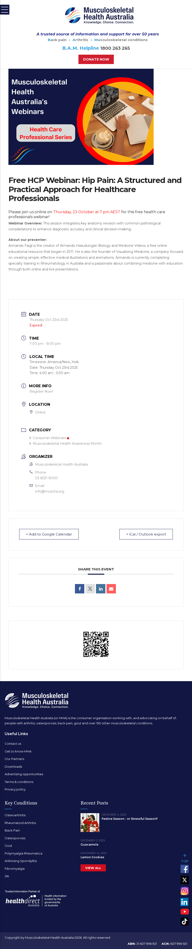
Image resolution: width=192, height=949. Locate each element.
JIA (7, 876)
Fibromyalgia (15, 868)
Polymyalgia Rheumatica (23, 853)
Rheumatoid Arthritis (20, 823)
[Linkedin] (100, 588)
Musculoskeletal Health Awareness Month (67, 443)
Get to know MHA (18, 751)
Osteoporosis (15, 838)
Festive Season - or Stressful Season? (130, 818)
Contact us (13, 743)
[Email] (111, 588)
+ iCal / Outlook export (146, 534)
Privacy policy (15, 789)
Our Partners (14, 759)
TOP (184, 861)
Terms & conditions (19, 782)
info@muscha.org (49, 491)
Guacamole (89, 844)
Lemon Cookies (92, 857)
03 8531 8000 (46, 478)
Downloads (13, 766)
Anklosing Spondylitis (21, 861)
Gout (8, 845)
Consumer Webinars (49, 438)
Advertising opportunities (24, 774)
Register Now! (41, 391)
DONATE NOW (96, 59)
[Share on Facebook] (79, 588)
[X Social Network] (90, 588)
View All (93, 868)
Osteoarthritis (15, 815)
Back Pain (12, 830)
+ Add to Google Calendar (49, 534)
